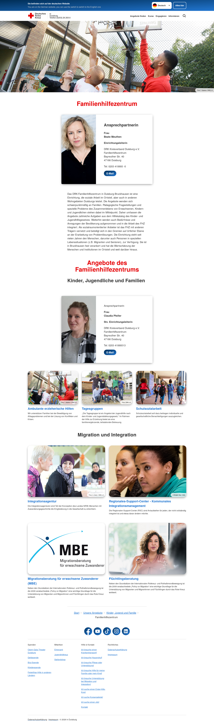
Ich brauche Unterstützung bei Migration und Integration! (92, 681)
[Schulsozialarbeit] (161, 387)
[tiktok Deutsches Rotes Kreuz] (107, 631)
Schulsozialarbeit (148, 408)
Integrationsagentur (42, 501)
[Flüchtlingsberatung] (147, 548)
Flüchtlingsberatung (123, 578)
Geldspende (33, 657)
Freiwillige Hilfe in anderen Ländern (39, 674)
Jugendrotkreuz (61, 654)
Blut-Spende (33, 662)
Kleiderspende (34, 667)
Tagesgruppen (92, 408)
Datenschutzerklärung (117, 649)
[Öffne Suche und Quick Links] (184, 16)
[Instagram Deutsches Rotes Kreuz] (116, 631)
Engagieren (161, 16)
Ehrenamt (58, 649)
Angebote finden (138, 16)
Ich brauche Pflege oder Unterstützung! (91, 664)
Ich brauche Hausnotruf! (91, 657)
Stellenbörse (60, 659)
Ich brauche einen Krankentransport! (89, 651)
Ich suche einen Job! (90, 702)
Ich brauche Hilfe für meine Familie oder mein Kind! (93, 672)
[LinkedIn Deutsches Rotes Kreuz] (126, 631)
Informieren (174, 16)
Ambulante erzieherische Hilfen (51, 408)
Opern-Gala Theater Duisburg (36, 651)
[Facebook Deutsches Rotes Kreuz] (88, 631)
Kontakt (84, 707)
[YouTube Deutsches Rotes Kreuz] (98, 631)
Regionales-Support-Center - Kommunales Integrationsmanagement (140, 503)
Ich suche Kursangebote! (92, 697)
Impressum (112, 654)
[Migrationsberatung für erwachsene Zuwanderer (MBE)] (66, 548)
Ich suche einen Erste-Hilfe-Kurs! (93, 691)
